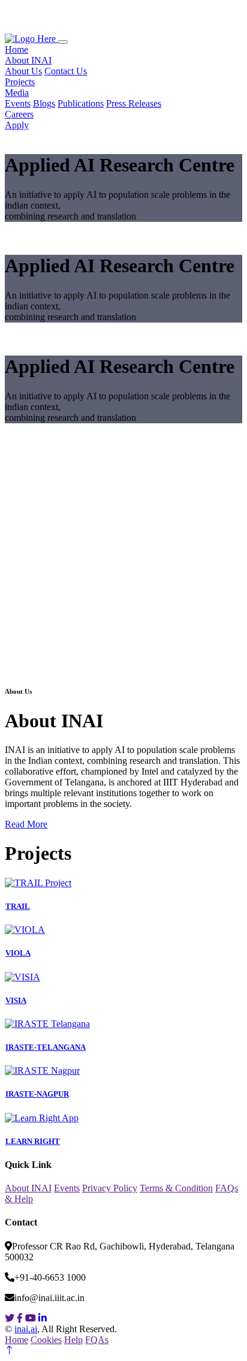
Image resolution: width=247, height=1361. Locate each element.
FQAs (97, 1340)
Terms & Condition (176, 1188)
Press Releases (133, 103)
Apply (17, 125)
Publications (81, 103)
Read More (26, 824)
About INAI (28, 60)
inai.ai (25, 1329)
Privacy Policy (109, 1188)
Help (73, 1340)
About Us (23, 71)
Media (17, 93)
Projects (20, 82)
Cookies (46, 1340)
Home (16, 49)
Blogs (44, 103)
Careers (19, 114)
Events (18, 103)
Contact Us (65, 71)
